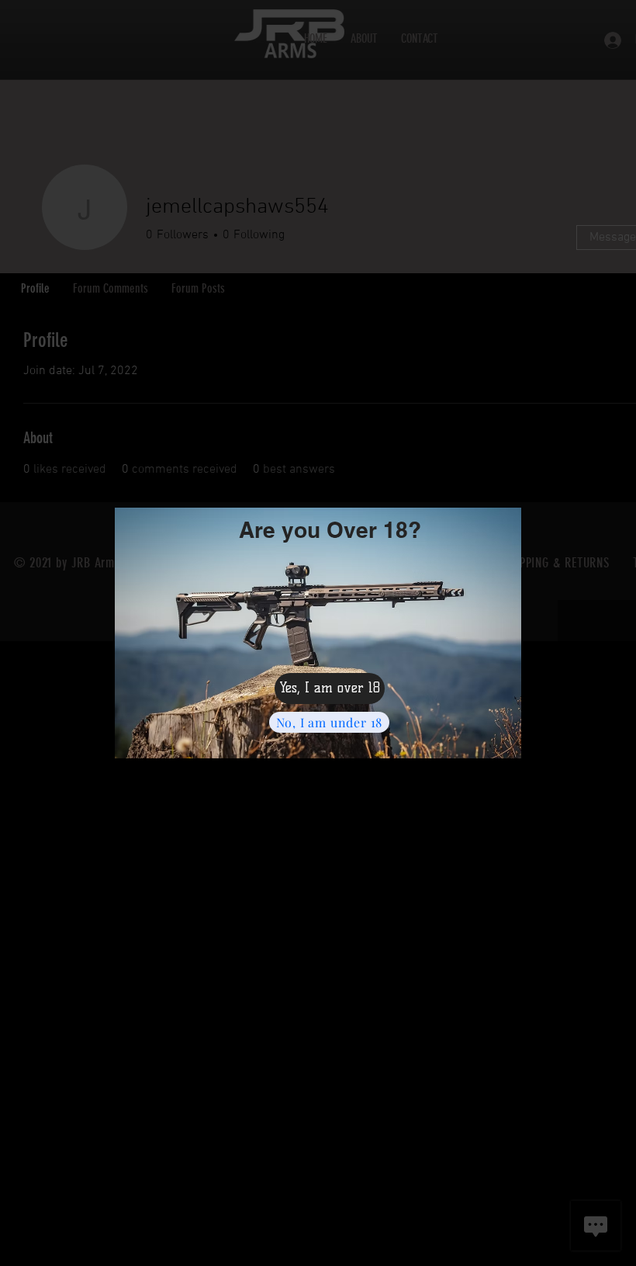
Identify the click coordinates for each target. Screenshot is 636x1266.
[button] (330, 688)
